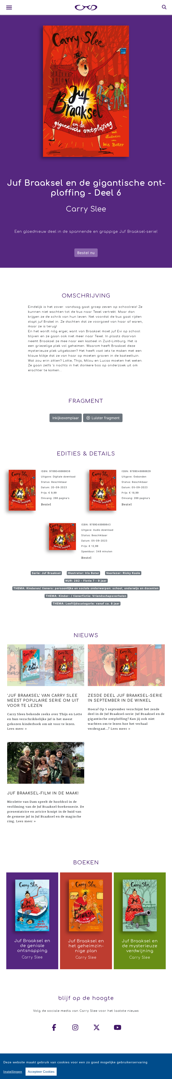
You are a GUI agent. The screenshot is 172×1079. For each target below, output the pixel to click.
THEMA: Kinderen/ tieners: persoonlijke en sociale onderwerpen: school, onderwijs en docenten (86, 588)
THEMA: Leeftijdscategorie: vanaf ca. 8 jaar (86, 603)
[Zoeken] (164, 7)
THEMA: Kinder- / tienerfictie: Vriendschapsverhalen (86, 596)
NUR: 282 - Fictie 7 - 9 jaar (86, 580)
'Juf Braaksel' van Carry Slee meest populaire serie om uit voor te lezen (43, 701)
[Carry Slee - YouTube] (117, 1027)
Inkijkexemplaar (65, 418)
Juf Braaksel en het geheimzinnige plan (86, 946)
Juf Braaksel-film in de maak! (43, 793)
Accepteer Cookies (41, 1071)
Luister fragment (105, 418)
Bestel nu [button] (86, 252)
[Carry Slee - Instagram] (75, 1027)
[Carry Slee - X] (96, 1027)
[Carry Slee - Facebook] (54, 1027)
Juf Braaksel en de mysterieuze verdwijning (140, 946)
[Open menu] (9, 7)
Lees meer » (17, 728)
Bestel (46, 504)
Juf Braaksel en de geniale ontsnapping (32, 946)
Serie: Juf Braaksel (46, 573)
